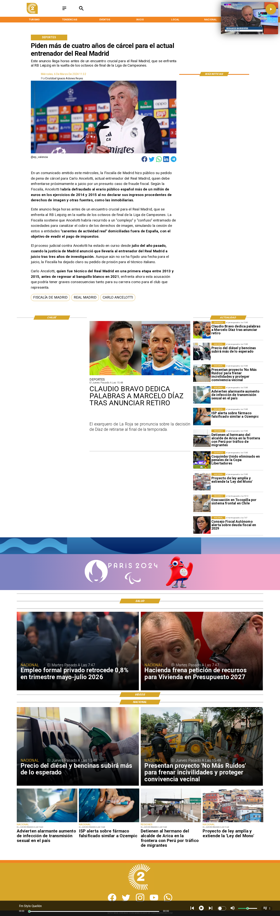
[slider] (29, 911)
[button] (50, 297)
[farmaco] (202, 416)
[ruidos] (202, 373)
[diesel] (202, 351)
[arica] (202, 438)
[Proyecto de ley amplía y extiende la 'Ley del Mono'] (202, 481)
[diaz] (202, 330)
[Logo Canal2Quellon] (32, 12)
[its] (202, 395)
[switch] (222, 908)
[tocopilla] (202, 503)
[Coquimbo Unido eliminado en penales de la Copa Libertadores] (202, 460)
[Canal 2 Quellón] (64, 10)
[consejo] (202, 525)
